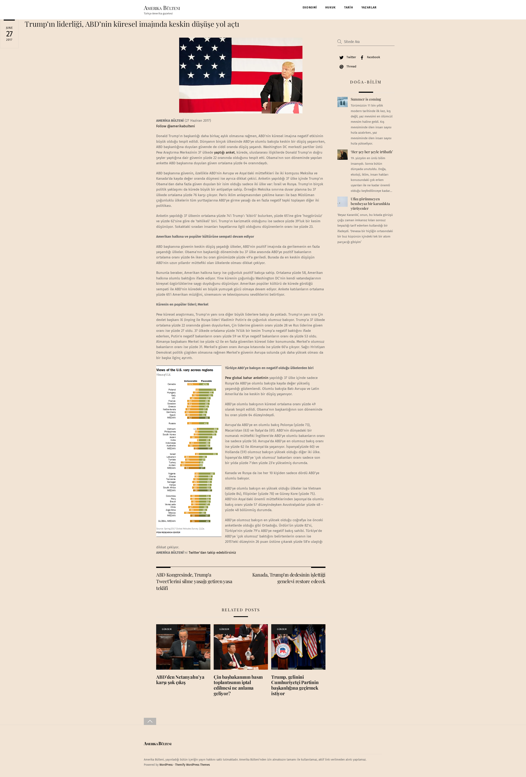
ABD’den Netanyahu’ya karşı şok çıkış (180, 680)
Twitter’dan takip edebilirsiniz (212, 552)
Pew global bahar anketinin (247, 378)
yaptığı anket (224, 152)
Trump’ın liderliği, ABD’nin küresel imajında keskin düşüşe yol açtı (132, 24)
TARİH (348, 7)
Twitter (351, 57)
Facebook (373, 57)
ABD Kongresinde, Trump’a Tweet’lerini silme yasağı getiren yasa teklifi (194, 581)
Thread (351, 66)
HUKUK (330, 7)
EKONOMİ (310, 7)
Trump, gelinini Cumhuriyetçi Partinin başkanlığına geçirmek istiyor (294, 685)
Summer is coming (366, 99)
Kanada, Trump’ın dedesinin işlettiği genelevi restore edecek (288, 577)
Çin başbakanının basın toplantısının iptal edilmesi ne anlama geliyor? (238, 685)
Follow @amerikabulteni (175, 126)
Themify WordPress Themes (192, 765)
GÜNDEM (167, 629)
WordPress (166, 765)
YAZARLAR (369, 7)
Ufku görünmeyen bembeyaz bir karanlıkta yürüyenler (370, 203)
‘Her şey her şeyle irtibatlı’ (372, 151)
